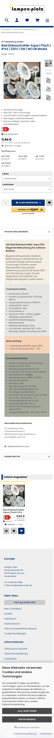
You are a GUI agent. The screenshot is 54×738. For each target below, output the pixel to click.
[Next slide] (37, 80)
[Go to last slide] (6, 80)
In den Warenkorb (28, 203)
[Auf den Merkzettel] (49, 203)
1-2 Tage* (17, 146)
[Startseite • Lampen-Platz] (27, 13)
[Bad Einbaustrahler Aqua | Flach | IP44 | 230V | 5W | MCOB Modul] (14, 496)
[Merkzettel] (27, 20)
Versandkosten (24, 143)
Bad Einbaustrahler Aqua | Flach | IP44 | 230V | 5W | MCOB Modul (14, 511)
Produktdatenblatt (11, 134)
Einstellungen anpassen (28, 727)
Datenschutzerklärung (25, 733)
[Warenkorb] (37, 20)
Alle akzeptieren (27, 711)
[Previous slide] (6, 509)
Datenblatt (8, 521)
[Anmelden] (17, 20)
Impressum (46, 733)
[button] (48, 63)
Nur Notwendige (27, 719)
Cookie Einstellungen (15, 633)
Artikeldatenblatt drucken (18, 446)
